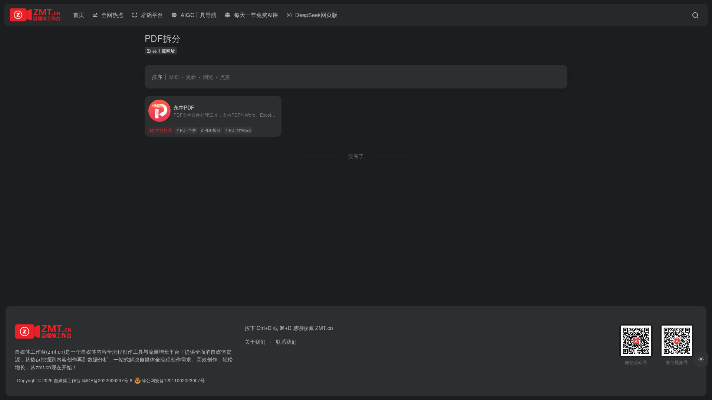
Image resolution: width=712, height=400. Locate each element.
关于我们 (255, 341)
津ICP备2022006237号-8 (107, 380)
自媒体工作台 (67, 380)
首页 (78, 15)
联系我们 (286, 341)
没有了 (356, 156)
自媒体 (88, 351)
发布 (174, 76)
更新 (191, 76)
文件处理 (163, 130)
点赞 (225, 76)
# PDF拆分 (211, 130)
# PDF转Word (238, 130)
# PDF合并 (186, 130)
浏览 (208, 76)
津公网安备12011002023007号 (173, 380)
